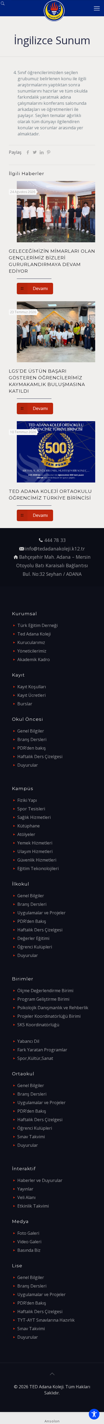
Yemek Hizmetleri (34, 843)
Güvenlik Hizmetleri (36, 860)
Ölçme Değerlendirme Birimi (45, 990)
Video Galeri (29, 1242)
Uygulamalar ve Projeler (41, 913)
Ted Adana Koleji (34, 634)
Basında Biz (29, 1250)
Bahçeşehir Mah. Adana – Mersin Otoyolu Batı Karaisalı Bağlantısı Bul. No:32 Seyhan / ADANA (53, 565)
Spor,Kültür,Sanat (35, 1058)
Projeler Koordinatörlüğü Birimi (49, 1016)
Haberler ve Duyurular (39, 1180)
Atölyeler (26, 834)
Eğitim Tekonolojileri (38, 868)
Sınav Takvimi (31, 1137)
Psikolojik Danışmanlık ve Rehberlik (52, 1008)
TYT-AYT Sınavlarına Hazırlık (46, 1320)
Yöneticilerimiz (31, 651)
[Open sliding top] (6, 6)
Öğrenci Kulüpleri (34, 947)
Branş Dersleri (31, 739)
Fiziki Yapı (27, 800)
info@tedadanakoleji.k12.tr (55, 548)
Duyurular (27, 765)
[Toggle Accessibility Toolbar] (94, 1414)
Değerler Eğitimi (33, 938)
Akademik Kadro (33, 659)
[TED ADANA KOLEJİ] (54, 8)
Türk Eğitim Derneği (37, 625)
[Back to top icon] (52, 1373)
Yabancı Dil (28, 1041)
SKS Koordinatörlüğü (38, 1025)
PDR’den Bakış (31, 921)
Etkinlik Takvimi (33, 1206)
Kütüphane (28, 826)
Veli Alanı (26, 1197)
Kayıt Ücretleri (31, 695)
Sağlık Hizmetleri (34, 817)
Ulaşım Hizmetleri (35, 851)
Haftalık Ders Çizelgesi (39, 756)
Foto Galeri (28, 1233)
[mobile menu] (96, 8)
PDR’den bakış (31, 748)
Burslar (24, 704)
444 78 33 (55, 540)
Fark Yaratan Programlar (42, 1050)
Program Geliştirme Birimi (43, 999)
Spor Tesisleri (31, 809)
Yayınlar (25, 1189)
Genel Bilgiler (30, 731)
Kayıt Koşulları (31, 687)
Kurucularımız (31, 642)
